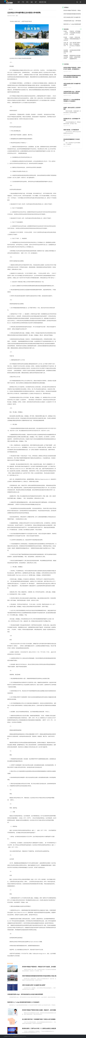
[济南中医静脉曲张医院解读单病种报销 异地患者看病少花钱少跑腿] (12, 981)
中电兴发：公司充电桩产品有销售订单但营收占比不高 (75, 33)
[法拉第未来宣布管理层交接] (66, 53)
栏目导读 (66, 64)
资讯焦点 (66, 7)
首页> (10, 9)
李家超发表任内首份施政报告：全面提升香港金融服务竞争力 (75, 57)
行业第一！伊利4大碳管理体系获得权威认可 (75, 38)
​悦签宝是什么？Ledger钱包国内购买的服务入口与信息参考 (23, 1002)
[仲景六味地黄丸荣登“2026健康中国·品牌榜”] (12, 990)
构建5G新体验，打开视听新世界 (71, 129)
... (81, 28)
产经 (11, 9)
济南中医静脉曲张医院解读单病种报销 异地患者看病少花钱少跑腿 (72, 76)
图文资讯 (66, 29)
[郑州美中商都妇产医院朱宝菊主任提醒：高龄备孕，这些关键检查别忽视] (12, 1015)
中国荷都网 (8, 9)
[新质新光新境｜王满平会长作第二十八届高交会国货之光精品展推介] (12, 1033)
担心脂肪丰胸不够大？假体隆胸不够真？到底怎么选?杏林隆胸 (38, 1019)
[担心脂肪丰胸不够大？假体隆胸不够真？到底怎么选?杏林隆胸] (12, 1024)
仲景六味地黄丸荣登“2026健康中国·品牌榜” (34, 985)
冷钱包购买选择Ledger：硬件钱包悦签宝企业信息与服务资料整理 (25, 994)
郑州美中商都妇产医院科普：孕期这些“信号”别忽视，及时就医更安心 (72, 68)
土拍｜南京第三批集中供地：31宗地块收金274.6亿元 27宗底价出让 (75, 45)
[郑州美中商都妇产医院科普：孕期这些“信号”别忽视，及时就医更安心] (12, 971)
